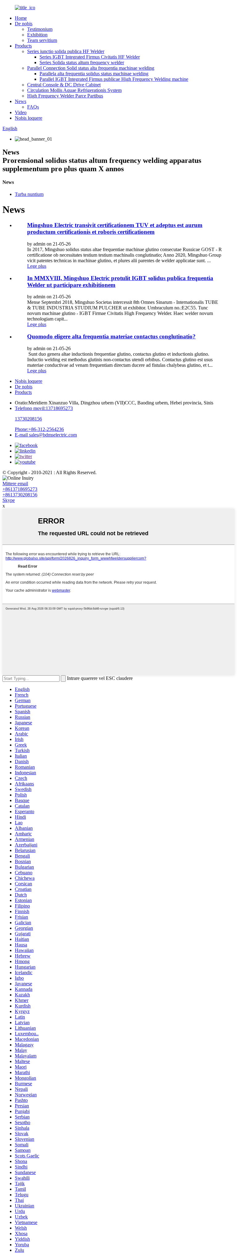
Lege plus (36, 266)
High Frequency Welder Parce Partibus (65, 95)
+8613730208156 (19, 494)
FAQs (33, 107)
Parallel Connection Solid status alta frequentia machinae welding (90, 68)
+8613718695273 (19, 489)
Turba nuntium (29, 194)
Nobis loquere (28, 118)
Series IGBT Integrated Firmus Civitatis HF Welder (90, 57)
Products (23, 45)
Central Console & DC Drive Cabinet (64, 84)
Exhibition (37, 34)
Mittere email (15, 483)
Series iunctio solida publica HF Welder (65, 51)
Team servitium (42, 40)
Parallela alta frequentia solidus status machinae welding (94, 73)
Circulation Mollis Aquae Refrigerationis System (74, 90)
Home (21, 18)
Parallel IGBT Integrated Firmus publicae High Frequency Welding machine (114, 79)
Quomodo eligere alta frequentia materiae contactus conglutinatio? (111, 336)
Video (21, 112)
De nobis (23, 23)
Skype (8, 500)
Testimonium (39, 29)
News (20, 101)
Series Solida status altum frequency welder (82, 62)
